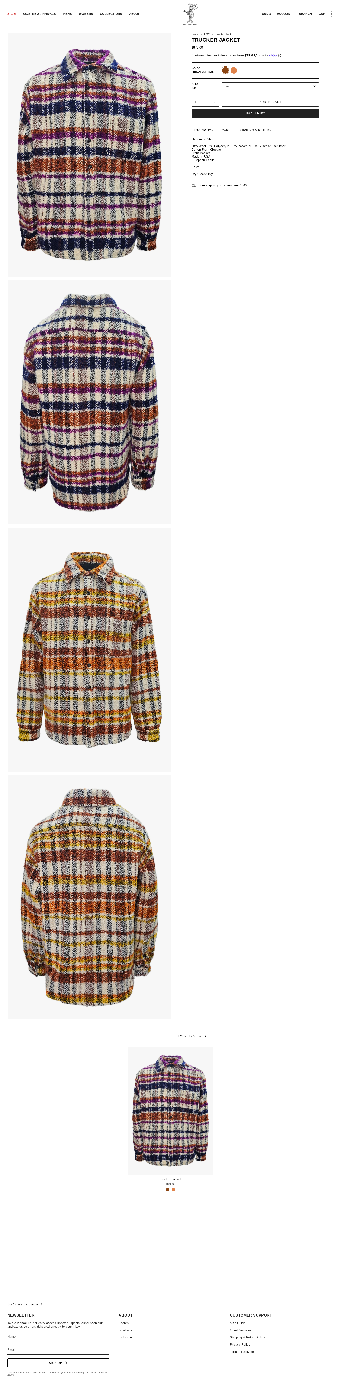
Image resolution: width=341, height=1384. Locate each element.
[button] (11, 14)
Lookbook (125, 1330)
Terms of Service (99, 1372)
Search (124, 1323)
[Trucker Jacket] (170, 1111)
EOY (207, 34)
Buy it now (255, 113)
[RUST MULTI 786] (173, 1189)
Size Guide (237, 1323)
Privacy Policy (76, 1372)
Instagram (126, 1337)
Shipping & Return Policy (247, 1337)
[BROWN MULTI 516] (167, 1189)
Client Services (240, 1330)
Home (195, 34)
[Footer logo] (24, 1304)
